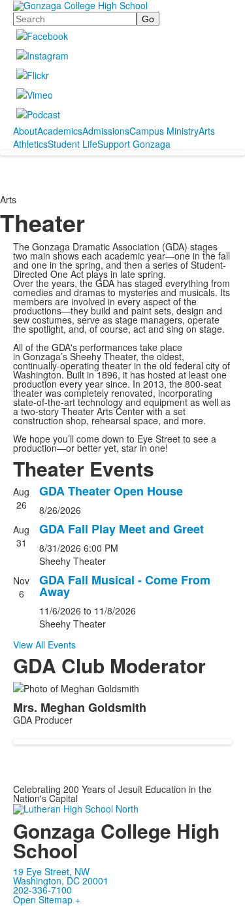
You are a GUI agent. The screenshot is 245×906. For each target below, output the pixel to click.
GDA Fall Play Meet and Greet (121, 528)
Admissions (105, 130)
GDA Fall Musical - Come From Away (124, 585)
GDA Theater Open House (111, 490)
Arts (207, 130)
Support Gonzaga (134, 143)
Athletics (30, 143)
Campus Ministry (164, 130)
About (25, 130)
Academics (59, 130)
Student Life (72, 143)
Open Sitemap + (46, 899)
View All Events (44, 644)
